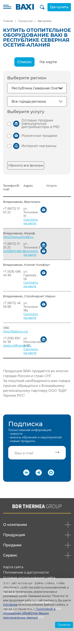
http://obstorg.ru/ (15, 331)
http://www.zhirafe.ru (18, 237)
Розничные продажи (39, 136)
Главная (8, 20)
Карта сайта (13, 567)
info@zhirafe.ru (14, 251)
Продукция (25, 20)
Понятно (64, 625)
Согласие (10, 604)
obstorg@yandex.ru (17, 345)
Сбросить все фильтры (25, 165)
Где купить (59, 7)
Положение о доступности (26, 572)
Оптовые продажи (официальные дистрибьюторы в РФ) (40, 123)
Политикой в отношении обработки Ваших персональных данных (29, 613)
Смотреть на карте (30, 221)
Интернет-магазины (39, 146)
